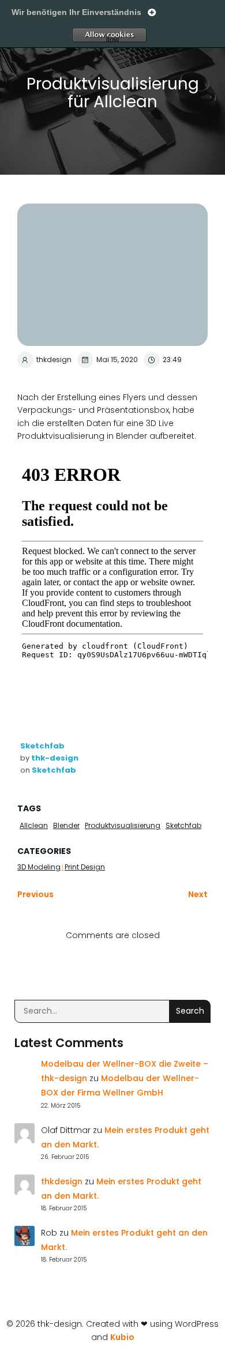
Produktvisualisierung (122, 825)
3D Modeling (39, 867)
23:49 (172, 359)
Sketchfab (42, 745)
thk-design (54, 757)
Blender (66, 825)
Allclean (34, 825)
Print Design (85, 867)
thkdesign (54, 359)
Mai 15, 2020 (117, 359)
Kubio (122, 1337)
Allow (132, 35)
